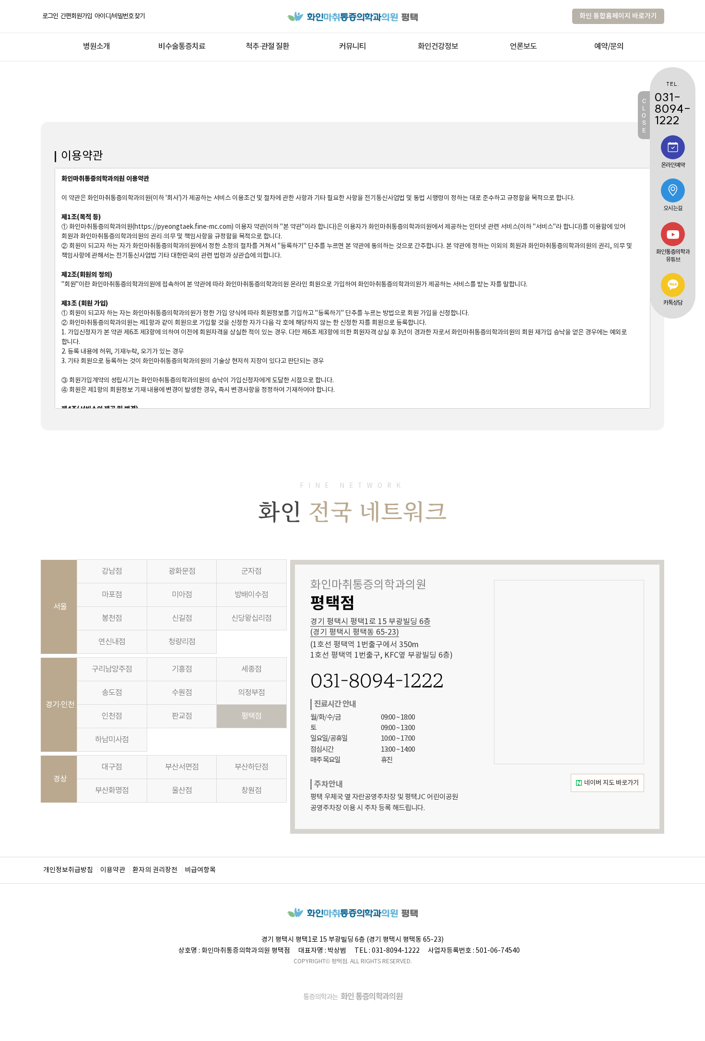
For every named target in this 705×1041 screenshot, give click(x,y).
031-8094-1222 (377, 680)
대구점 (112, 767)
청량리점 (181, 642)
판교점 (182, 716)
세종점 (251, 669)
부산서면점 (182, 767)
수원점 (182, 692)
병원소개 (96, 46)
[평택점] (352, 16)
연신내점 (111, 642)
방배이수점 (251, 595)
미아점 (182, 595)
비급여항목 (200, 870)
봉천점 (112, 618)
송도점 (112, 692)
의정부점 (251, 692)
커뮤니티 (352, 46)
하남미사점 (112, 739)
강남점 (112, 571)
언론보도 (523, 46)
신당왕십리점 (251, 618)
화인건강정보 (438, 46)
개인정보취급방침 (68, 870)
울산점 (182, 790)
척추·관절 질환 (267, 46)
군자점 (251, 571)
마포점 (112, 595)
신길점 (182, 618)
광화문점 (181, 571)
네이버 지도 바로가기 (611, 783)
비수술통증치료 (181, 46)
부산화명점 (112, 790)
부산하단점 (251, 767)
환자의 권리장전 (154, 870)
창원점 (251, 790)
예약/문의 (608, 46)
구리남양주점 (112, 669)
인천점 (112, 716)
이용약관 (112, 870)
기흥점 (182, 669)
